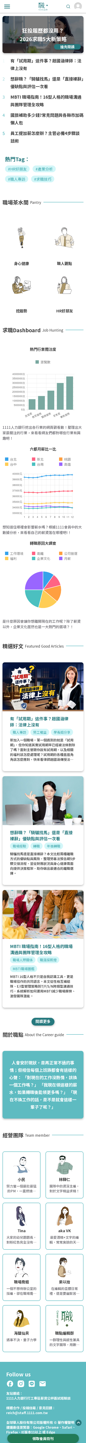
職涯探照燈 (48, 959)
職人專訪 (19, 732)
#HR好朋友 (17, 169)
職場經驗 (19, 846)
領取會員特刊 (43, 1438)
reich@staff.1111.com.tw (27, 1412)
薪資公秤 (47, 1398)
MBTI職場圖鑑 (23, 968)
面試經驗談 (62, 1398)
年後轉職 (53, 846)
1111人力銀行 (16, 1398)
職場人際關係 (23, 959)
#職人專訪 (16, 179)
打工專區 (33, 1398)
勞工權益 (40, 732)
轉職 (36, 846)
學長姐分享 (62, 732)
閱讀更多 (43, 1021)
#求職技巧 (42, 179)
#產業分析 (44, 169)
